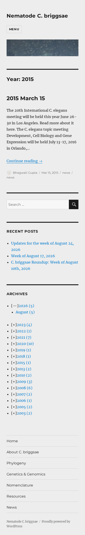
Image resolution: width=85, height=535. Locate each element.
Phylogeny (16, 463)
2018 (24, 356)
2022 (24, 331)
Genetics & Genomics (26, 474)
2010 (24, 375)
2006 (24, 400)
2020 (25, 343)
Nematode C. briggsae (37, 16)
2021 (24, 337)
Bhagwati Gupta (25, 172)
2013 (24, 369)
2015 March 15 (26, 98)
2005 (24, 407)
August (25, 312)
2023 (24, 324)
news (66, 172)
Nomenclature (20, 485)
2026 (26, 305)
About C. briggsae (23, 452)
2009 (24, 381)
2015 (24, 362)
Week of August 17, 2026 (33, 256)
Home (12, 441)
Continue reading (24, 161)
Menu (14, 29)
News (12, 507)
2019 (24, 350)
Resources (16, 496)
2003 (24, 413)
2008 (24, 388)
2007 (24, 394)
